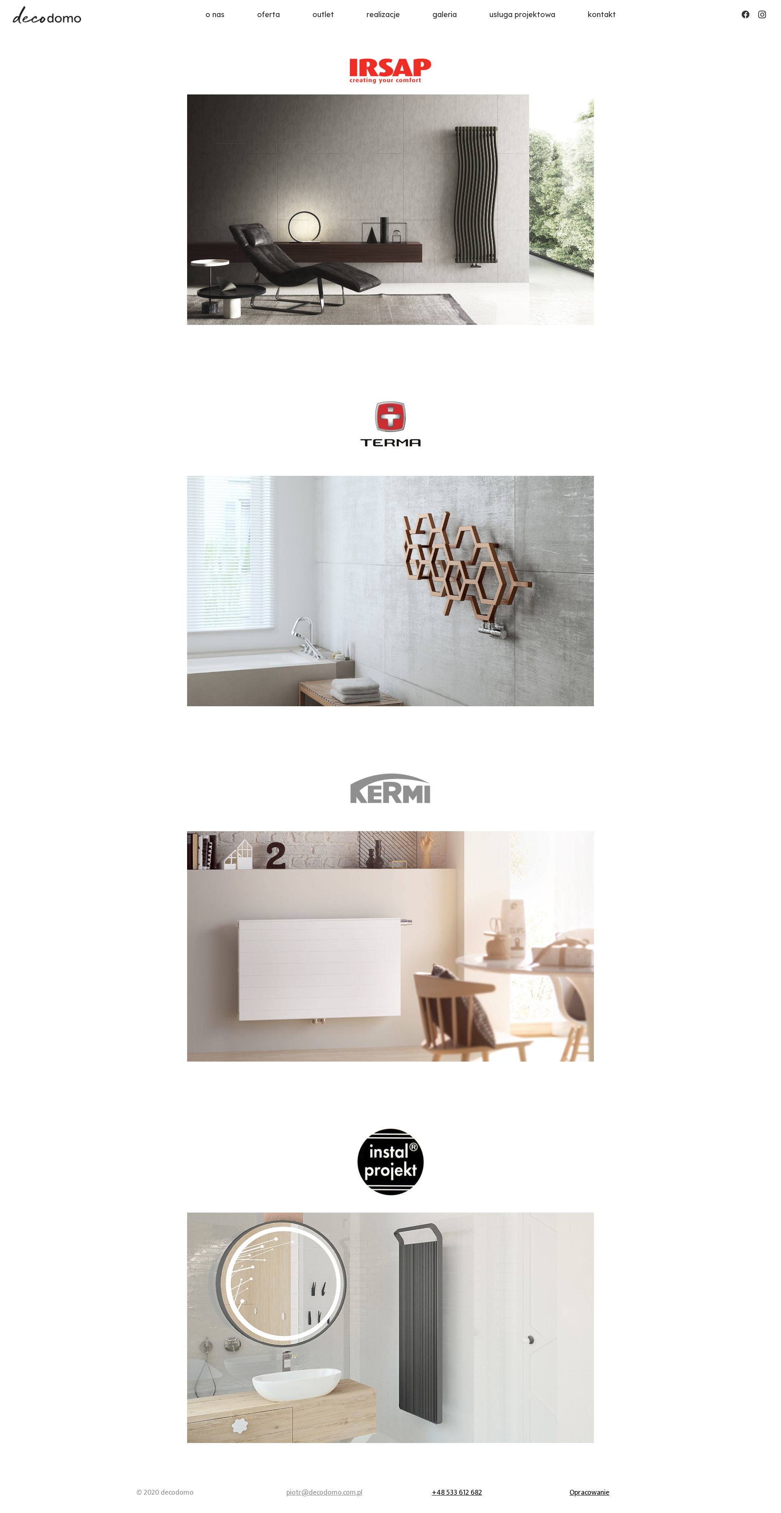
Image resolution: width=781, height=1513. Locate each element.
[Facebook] (745, 15)
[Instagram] (762, 15)
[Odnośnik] (47, 15)
